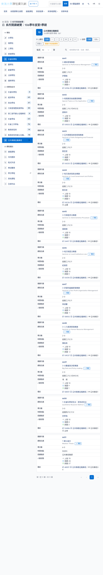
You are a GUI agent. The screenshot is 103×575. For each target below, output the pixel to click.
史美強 (64, 416)
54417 (67, 241)
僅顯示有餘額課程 (51, 44)
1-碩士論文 (66, 441)
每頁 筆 (46, 50)
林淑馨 (64, 304)
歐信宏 (64, 190)
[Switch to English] (88, 3)
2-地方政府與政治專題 (71, 174)
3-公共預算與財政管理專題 (72, 135)
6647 (64, 284)
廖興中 (64, 112)
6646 (64, 248)
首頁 (6, 22)
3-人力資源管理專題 (70, 327)
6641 (64, 58)
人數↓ (96, 39)
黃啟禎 (64, 229)
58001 (67, 392)
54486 (67, 428)
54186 (67, 88)
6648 (64, 323)
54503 (67, 124)
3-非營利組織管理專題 (71, 288)
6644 (64, 170)
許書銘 (64, 76)
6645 (64, 211)
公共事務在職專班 (79, 88)
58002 (67, 317)
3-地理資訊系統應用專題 (72, 98)
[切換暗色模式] (99, 3)
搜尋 (65, 4)
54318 (67, 278)
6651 (64, 437)
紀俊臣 (64, 265)
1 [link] (91, 477)
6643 (64, 131)
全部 (47, 39)
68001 (67, 467)
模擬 (96, 65)
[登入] (83, 3)
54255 (67, 163)
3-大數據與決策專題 (70, 366)
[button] (40, 11)
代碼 (89, 39)
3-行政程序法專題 (69, 215)
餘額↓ (39, 44)
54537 (67, 355)
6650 (64, 398)
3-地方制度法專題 (69, 251)
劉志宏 (64, 151)
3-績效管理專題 (68, 62)
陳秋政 (64, 343)
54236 (67, 202)
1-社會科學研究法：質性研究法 (74, 402)
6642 (64, 95)
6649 (64, 362)
